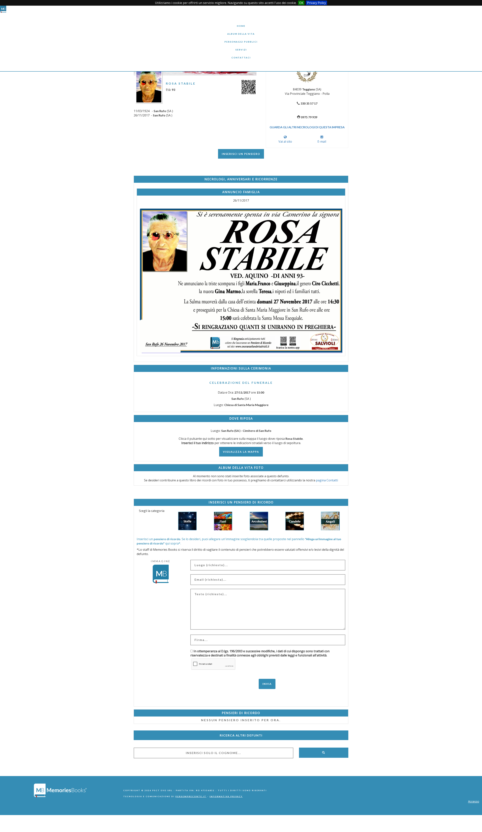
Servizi (241, 46)
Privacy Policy (316, 3)
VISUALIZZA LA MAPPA (241, 451)
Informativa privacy (226, 796)
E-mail (321, 141)
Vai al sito (285, 141)
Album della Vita (241, 31)
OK (301, 3)
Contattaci (241, 54)
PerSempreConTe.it (190, 796)
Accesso (473, 801)
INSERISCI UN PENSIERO (241, 153)
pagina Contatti (327, 480)
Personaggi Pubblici (241, 39)
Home (241, 23)
